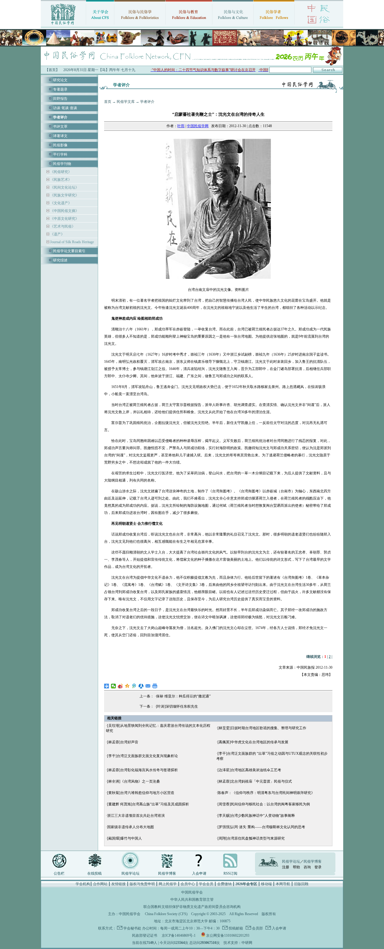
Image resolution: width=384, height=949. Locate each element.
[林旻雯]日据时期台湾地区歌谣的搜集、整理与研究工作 (262, 728)
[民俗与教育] (189, 25)
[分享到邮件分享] (148, 686)
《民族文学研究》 (64, 195)
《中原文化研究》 (64, 218)
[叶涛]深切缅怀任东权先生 (177, 706)
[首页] (63, 25)
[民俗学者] (274, 25)
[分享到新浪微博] (120, 686)
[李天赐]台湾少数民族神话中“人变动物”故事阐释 (256, 815)
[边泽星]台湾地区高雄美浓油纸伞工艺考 (249, 770)
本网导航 (283, 884)
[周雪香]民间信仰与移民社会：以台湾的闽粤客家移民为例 (264, 804)
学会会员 (206, 884)
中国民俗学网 (197, 126)
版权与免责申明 (142, 884)
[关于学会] (100, 25)
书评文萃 (60, 126)
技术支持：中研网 (238, 943)
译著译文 (60, 136)
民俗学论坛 (131, 873)
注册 (285, 867)
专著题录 (60, 89)
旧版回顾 (301, 884)
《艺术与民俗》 (62, 226)
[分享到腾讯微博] (134, 686)
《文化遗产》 (60, 203)
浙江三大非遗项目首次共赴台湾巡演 (136, 815)
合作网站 (100, 884)
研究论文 (60, 80)
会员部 (257, 928)
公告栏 (59, 873)
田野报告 (60, 99)
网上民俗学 (168, 884)
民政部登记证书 (144, 935)
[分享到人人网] (141, 686)
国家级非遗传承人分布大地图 (130, 827)
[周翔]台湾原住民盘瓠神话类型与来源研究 (251, 838)
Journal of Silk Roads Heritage (71, 242)
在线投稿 (94, 873)
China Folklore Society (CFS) (166, 914)
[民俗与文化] (232, 25)
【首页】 (52, 70)
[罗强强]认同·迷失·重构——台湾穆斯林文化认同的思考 (261, 827)
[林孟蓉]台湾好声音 (122, 742)
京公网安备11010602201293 (227, 935)
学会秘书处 (132, 928)
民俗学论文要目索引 (69, 251)
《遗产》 (56, 234)
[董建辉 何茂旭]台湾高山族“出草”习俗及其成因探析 (148, 804)
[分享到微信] (113, 686)
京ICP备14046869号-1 (179, 935)
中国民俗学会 (129, 914)
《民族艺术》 (60, 180)
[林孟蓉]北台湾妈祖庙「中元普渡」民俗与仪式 (255, 781)
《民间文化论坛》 (64, 187)
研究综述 (60, 260)
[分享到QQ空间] (127, 686)
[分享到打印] (155, 686)
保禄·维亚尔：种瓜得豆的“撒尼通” (183, 696)
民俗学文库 (126, 102)
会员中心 (188, 884)
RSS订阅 (230, 873)
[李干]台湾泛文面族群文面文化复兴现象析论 (142, 756)
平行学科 (60, 154)
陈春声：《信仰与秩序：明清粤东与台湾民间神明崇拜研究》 (266, 793)
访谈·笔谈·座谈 (65, 108)
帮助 (296, 867)
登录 (318, 867)
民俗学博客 (167, 873)
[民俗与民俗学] (139, 25)
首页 (107, 102)
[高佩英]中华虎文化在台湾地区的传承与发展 (253, 742)
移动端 (266, 884)
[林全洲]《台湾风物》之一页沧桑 (133, 781)
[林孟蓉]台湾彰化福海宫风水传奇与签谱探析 (142, 770)
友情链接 (118, 884)
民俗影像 (60, 145)
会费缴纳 (224, 884)
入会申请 (199, 873)
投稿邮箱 (235, 928)
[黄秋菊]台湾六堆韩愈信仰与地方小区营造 (140, 793)
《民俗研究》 (60, 172)
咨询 (307, 867)
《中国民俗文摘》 (64, 211)
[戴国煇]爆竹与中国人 (124, 838)
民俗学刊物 (62, 164)
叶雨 (180, 126)
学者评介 (147, 102)
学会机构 (83, 884)
